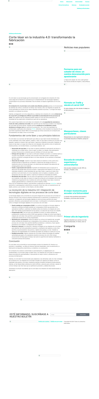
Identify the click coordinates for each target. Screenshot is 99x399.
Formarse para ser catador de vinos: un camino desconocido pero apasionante (77, 73)
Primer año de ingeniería (76, 216)
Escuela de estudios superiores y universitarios (74, 162)
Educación (69, 1)
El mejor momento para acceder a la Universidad (76, 192)
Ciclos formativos (64, 5)
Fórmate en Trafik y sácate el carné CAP (74, 103)
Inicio (61, 1)
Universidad (78, 1)
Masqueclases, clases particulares (75, 132)
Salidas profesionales (83, 8)
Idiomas (74, 5)
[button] (9, 44)
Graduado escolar (84, 5)
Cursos (87, 1)
